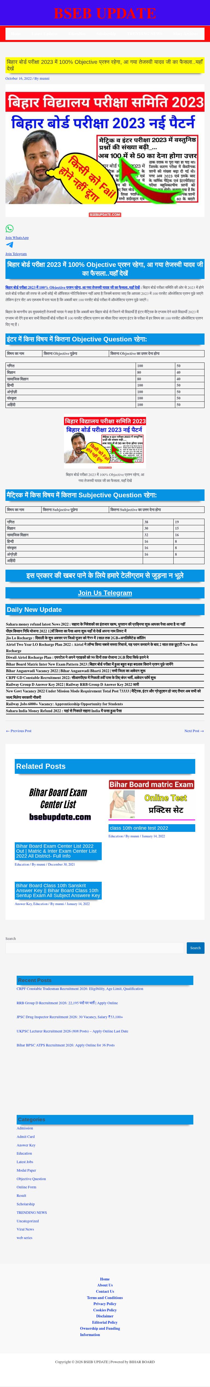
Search (10, 938)
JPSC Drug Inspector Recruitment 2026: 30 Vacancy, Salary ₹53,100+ (70, 1016)
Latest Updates (44, 33)
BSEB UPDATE (105, 13)
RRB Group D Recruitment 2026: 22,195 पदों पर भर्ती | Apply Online (67, 1002)
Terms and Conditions (105, 1297)
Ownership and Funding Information (100, 1331)
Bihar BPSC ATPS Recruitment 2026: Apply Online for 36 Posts (66, 1045)
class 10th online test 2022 (139, 828)
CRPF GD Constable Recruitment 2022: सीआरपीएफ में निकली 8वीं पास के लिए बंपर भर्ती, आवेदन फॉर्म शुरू (81, 677)
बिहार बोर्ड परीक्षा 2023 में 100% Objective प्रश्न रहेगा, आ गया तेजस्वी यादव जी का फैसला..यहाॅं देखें (72, 287)
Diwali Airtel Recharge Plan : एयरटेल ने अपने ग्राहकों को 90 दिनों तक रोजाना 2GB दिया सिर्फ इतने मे (77, 657)
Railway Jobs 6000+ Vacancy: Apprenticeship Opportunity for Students (64, 704)
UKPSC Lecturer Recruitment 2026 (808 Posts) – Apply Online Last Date (72, 1031)
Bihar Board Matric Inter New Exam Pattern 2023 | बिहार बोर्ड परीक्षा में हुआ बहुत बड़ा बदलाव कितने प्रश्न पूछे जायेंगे (89, 664)
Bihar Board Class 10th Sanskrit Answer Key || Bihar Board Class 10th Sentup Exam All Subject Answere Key (58, 890)
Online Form (26, 1187)
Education (22, 864)
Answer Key (23, 903)
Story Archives (185, 33)
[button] (105, 235)
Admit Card (26, 1136)
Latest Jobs (25, 1161)
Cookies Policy (105, 1310)
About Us (105, 1285)
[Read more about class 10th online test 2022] (152, 799)
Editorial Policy (105, 1322)
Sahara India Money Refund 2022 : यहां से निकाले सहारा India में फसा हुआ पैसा (64, 711)
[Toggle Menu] (79, 33)
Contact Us (105, 1291)
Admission (25, 1128)
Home (16, 33)
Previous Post (18, 730)
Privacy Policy (105, 1303)
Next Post (194, 730)
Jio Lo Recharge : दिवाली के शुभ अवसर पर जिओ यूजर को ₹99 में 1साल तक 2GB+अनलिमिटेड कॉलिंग (75, 638)
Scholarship (106, 33)
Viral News (25, 1229)
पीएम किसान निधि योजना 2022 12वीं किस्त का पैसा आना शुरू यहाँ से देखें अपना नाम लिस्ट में (66, 631)
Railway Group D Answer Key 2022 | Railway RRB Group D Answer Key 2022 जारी (72, 684)
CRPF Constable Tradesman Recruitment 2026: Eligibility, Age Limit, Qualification (80, 988)
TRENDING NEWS (144, 33)
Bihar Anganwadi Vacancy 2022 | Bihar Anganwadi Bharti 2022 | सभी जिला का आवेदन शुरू (75, 670)
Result (21, 1195)
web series (24, 1237)
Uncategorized (28, 1220)
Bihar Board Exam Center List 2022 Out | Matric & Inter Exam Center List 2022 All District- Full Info (56, 851)
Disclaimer (104, 1316)
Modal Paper (26, 1170)
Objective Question (31, 1178)
